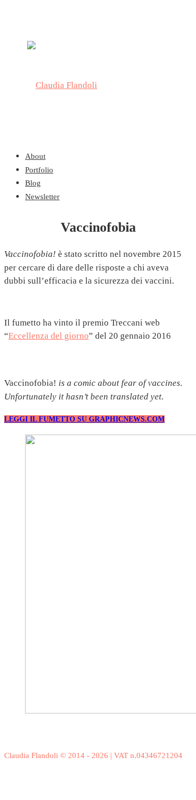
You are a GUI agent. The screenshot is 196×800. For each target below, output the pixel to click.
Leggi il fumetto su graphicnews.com (84, 419)
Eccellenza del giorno (48, 336)
